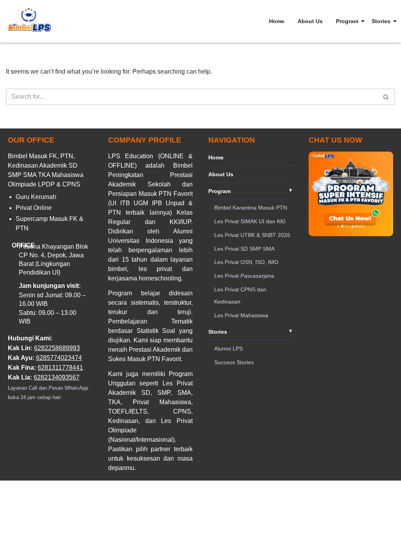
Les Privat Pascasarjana (244, 276)
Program (347, 21)
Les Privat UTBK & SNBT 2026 (252, 235)
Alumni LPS (228, 348)
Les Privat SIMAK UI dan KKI (249, 221)
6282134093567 (56, 377)
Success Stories (234, 362)
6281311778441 (60, 367)
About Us (310, 21)
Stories (381, 21)
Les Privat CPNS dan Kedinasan (240, 295)
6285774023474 (59, 357)
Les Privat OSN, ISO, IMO (246, 262)
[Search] (386, 97)
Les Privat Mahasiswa (241, 315)
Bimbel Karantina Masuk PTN (250, 207)
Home (276, 21)
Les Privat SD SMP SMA (244, 249)
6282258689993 (57, 348)
